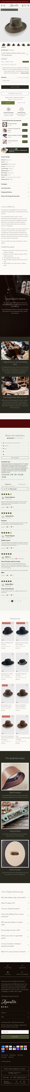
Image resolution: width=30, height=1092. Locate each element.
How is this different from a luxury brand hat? (12, 915)
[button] (5, 50)
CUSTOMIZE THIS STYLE (15, 93)
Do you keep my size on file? (10, 930)
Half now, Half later (21, 102)
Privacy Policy (4, 1057)
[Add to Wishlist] (27, 54)
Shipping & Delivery (6, 192)
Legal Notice (11, 1057)
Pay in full (8, 102)
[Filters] (6, 488)
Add (26, 124)
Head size (3, 77)
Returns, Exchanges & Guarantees (10, 196)
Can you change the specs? (10, 909)
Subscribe (15, 1036)
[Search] (5, 5)
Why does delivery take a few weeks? (13, 897)
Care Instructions (6, 188)
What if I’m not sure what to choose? (13, 952)
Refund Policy (20, 1055)
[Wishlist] (25, 5)
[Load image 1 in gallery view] (15, 25)
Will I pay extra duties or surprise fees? (12, 923)
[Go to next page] (20, 601)
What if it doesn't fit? (8, 903)
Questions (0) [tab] (21, 484)
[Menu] (1, 5)
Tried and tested (15, 619)
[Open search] (2, 488)
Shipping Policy (13, 1055)
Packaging (4, 184)
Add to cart (15, 87)
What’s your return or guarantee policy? (12, 937)
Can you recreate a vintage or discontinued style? (11, 945)
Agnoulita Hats (7, 1061)
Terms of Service (4, 1055)
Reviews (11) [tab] (8, 484)
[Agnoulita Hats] (14, 5)
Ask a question (15, 457)
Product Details (5, 157)
